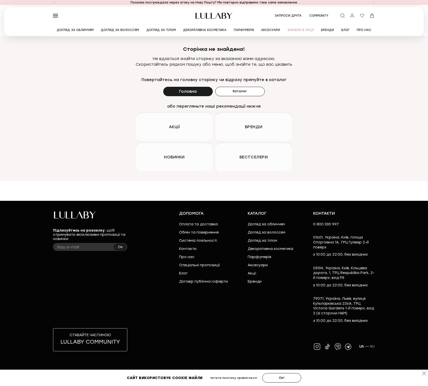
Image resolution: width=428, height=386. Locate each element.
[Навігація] (54, 2)
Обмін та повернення (199, 232)
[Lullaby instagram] (317, 347)
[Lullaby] (214, 16)
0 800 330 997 (326, 224)
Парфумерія (259, 257)
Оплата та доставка (198, 224)
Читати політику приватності (233, 378)
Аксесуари (258, 265)
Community (318, 15)
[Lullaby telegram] (348, 347)
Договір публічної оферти (203, 281)
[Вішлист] (362, 16)
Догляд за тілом (262, 240)
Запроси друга (288, 15)
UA (361, 346)
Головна (188, 91)
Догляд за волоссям (266, 232)
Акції (252, 273)
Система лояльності (198, 240)
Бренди (255, 281)
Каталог (240, 91)
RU (372, 346)
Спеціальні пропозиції (199, 265)
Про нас (186, 257)
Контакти (187, 249)
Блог (183, 273)
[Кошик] (372, 16)
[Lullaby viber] (338, 347)
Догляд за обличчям (266, 224)
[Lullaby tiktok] (327, 347)
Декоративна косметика (270, 249)
